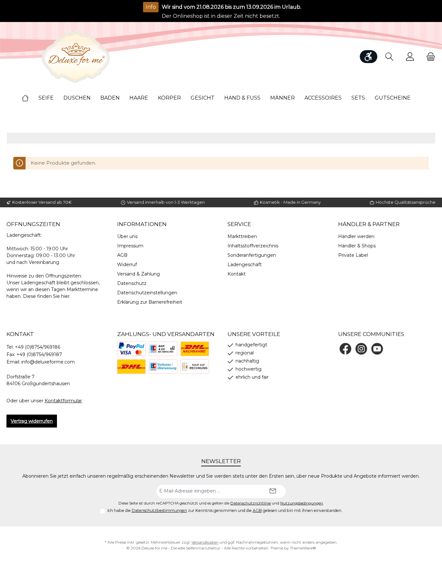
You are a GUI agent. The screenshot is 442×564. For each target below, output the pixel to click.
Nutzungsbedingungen (301, 503)
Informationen (142, 224)
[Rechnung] (195, 366)
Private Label (353, 255)
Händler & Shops (357, 246)
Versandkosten (205, 542)
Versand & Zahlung (138, 274)
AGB (122, 255)
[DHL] (131, 366)
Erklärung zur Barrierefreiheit (149, 302)
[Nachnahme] (195, 349)
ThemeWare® (303, 548)
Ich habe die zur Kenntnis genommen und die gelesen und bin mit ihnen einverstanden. (224, 510)
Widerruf (127, 264)
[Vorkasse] (163, 366)
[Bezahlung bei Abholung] (163, 349)
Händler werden (356, 236)
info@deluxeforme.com (48, 362)
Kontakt (236, 274)
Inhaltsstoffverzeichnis (252, 246)
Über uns (127, 236)
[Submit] (273, 491)
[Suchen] (389, 56)
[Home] (30, 98)
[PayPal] (131, 349)
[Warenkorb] (429, 56)
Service (239, 224)
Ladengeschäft (244, 264)
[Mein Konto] (410, 56)
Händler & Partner (369, 224)
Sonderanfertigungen (251, 255)
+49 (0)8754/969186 (37, 347)
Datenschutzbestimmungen (159, 510)
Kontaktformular (63, 401)
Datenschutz (132, 283)
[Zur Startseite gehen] (75, 56)
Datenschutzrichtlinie (250, 503)
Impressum (130, 246)
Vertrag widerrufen (32, 421)
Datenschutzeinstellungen (147, 293)
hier (65, 296)
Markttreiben (242, 236)
